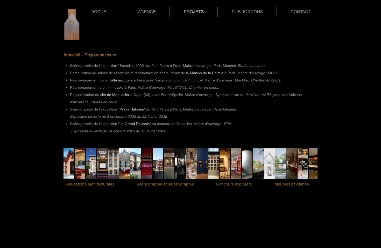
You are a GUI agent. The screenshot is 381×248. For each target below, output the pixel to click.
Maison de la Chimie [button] (206, 73)
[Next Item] (309, 163)
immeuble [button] (116, 87)
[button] (114, 95)
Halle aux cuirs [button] (121, 80)
